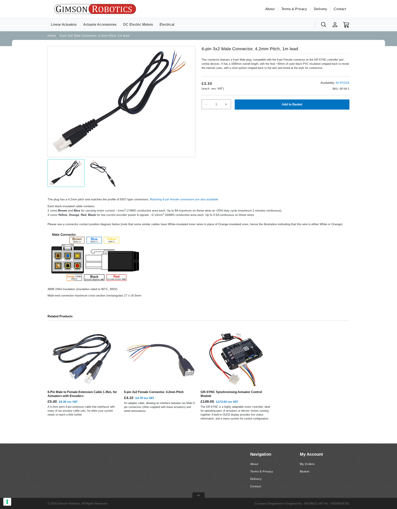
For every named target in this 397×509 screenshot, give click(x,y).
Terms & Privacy (294, 9)
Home (52, 35)
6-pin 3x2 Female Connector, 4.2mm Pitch (154, 392)
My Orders (307, 464)
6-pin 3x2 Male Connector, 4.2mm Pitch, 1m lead (94, 35)
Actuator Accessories (100, 24)
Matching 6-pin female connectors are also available (184, 199)
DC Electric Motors (138, 24)
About (270, 9)
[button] (323, 25)
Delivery (320, 9)
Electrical (167, 24)
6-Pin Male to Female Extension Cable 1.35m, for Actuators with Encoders (82, 393)
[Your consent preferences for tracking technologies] (7, 502)
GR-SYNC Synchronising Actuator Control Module (231, 393)
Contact (340, 9)
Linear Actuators (64, 24)
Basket (305, 471)
